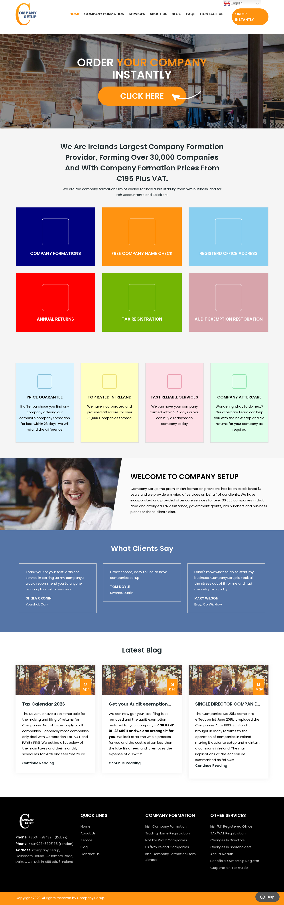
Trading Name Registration (167, 833)
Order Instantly (244, 17)
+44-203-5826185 (43, 843)
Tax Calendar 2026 (43, 704)
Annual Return (221, 854)
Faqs (190, 13)
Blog (176, 13)
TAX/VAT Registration (228, 833)
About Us (158, 13)
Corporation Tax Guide (229, 867)
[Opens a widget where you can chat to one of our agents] (267, 897)
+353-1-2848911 (41, 837)
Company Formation (104, 13)
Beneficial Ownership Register (234, 860)
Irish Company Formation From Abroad (170, 857)
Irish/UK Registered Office (231, 826)
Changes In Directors (227, 840)
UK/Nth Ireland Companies (167, 847)
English (236, 3)
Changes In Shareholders (231, 847)
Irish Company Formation (166, 826)
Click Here (142, 96)
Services (137, 13)
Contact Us (211, 13)
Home (74, 13)
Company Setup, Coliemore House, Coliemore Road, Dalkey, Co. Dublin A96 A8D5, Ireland (44, 856)
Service (87, 840)
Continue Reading (38, 763)
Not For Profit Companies (166, 840)
